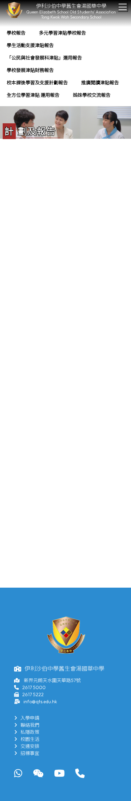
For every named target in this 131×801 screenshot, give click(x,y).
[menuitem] (16, 33)
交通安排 (29, 746)
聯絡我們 (29, 725)
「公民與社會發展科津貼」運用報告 (44, 58)
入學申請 (29, 718)
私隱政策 (29, 732)
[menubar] (65, 64)
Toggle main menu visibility (123, 6)
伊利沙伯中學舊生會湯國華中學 (71, 6)
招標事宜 (29, 753)
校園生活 (29, 739)
